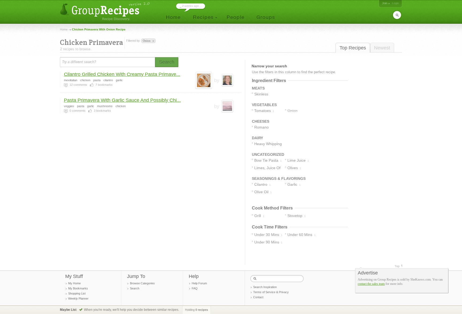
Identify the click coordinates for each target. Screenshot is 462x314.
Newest (382, 48)
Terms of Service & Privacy (271, 292)
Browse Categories (142, 283)
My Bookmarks (78, 288)
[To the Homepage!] (105, 11)
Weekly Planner (78, 298)
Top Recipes (353, 48)
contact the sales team (371, 284)
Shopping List (77, 293)
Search (134, 288)
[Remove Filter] (153, 41)
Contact (258, 297)
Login (395, 3)
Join (384, 3)
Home (64, 29)
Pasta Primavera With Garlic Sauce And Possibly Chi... (122, 100)
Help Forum (199, 283)
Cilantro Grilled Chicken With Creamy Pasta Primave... (122, 74)
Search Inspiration (265, 287)
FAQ (195, 288)
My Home (74, 283)
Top (397, 266)
